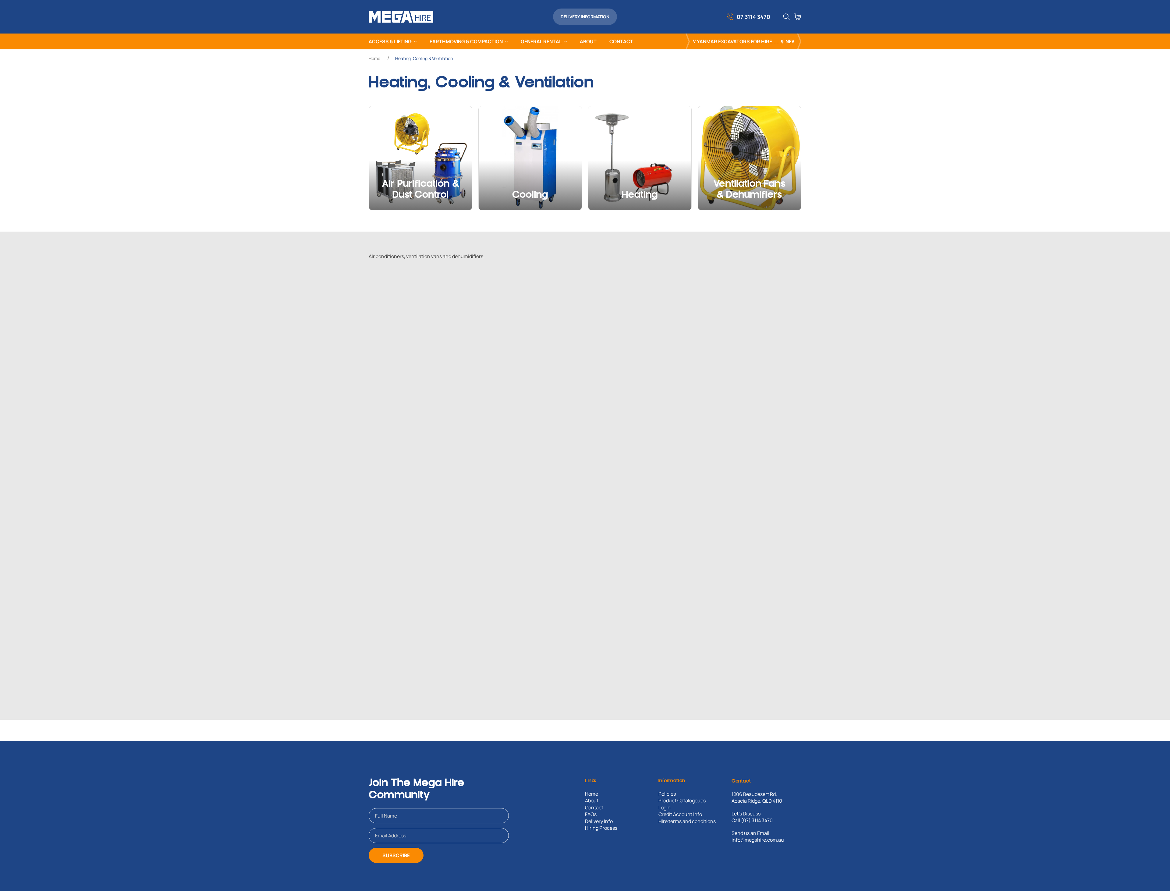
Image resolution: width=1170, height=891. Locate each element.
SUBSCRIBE (396, 855)
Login (664, 807)
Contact (594, 807)
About (591, 800)
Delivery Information (585, 17)
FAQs (591, 814)
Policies (667, 793)
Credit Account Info (680, 814)
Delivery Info (599, 821)
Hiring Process (601, 828)
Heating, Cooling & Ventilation (424, 58)
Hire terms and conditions (687, 821)
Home (374, 58)
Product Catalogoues (682, 800)
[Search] (786, 16)
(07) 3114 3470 (757, 820)
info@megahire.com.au (758, 839)
